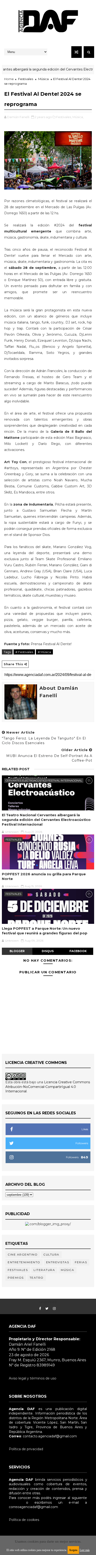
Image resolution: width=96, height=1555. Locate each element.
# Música (44, 652)
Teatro (37, 1277)
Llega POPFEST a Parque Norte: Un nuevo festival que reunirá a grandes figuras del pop (44, 930)
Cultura (51, 1254)
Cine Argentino (23, 1254)
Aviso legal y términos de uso (32, 1378)
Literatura (44, 1270)
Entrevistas (57, 1262)
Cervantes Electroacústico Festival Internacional (44, 780)
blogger (17, 951)
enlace (14, 1502)
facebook (78, 951)
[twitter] (47, 1308)
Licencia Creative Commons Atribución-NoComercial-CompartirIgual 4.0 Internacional (47, 1086)
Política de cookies (24, 1520)
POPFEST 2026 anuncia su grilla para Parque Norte (44, 876)
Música (43, 79)
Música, (78, 117)
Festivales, (64, 117)
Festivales (25, 79)
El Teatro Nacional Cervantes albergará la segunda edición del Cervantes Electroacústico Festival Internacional (46, 820)
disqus (48, 951)
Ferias (81, 1262)
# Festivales (24, 652)
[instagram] (54, 1308)
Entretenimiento (24, 1262)
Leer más (85, 1550)
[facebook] (40, 1308)
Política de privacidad (26, 1449)
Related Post (16, 769)
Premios (16, 1277)
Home (9, 79)
